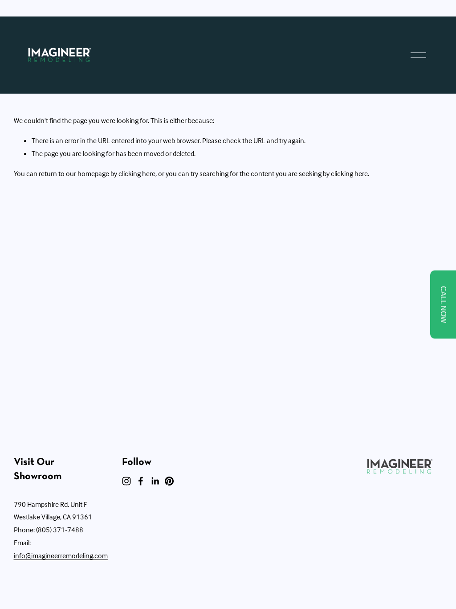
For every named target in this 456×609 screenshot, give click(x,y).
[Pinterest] (169, 481)
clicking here (136, 173)
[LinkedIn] (155, 481)
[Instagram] (126, 481)
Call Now (443, 304)
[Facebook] (140, 481)
